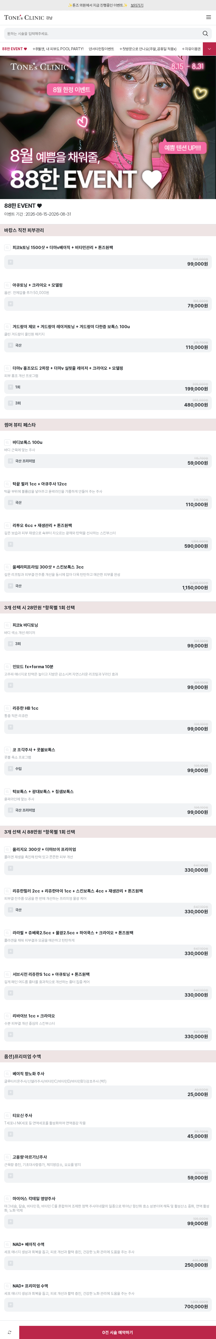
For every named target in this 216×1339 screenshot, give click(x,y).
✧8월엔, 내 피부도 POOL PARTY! (58, 49)
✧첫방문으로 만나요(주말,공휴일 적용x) (147, 49)
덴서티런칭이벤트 (101, 49)
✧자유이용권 (191, 49)
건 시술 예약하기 (117, 1332)
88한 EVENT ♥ (14, 49)
